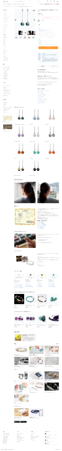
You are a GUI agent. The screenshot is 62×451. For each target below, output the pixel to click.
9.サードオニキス (51, 35)
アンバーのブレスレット (29, 286)
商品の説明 (42, 66)
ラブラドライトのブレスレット (18, 286)
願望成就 (42, 283)
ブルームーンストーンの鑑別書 (41, 225)
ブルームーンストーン (41, 95)
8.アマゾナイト (45, 35)
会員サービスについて (7, 92)
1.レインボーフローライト (42, 30)
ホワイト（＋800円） (44, 44)
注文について (19, 436)
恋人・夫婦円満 (52, 284)
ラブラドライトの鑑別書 (40, 226)
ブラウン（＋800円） (52, 44)
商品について (5, 87)
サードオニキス (40, 100)
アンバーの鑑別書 (39, 227)
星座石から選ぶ (6, 78)
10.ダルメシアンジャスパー (42, 37)
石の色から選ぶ (6, 73)
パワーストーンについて (7, 85)
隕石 (4, 44)
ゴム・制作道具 (6, 58)
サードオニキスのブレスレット (53, 287)
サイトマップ (5, 112)
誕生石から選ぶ (6, 75)
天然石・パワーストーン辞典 (7, 107)
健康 (28, 283)
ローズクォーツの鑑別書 (40, 223)
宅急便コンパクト (44, 54)
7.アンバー (40, 35)
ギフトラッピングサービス (20, 440)
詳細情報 (53, 66)
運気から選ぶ (5, 441)
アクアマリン (39, 91)
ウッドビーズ (5, 27)
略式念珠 (5, 34)
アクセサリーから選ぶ (6, 433)
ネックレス (5, 15)
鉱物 (4, 41)
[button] (15, 20)
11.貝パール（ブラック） (51, 37)
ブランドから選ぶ (6, 70)
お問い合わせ (5, 95)
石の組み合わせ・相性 (34, 437)
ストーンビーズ (6, 25)
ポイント (5, 46)
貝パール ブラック (40, 102)
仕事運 (17, 283)
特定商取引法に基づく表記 (11, 449)
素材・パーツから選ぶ (7, 68)
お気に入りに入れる (49, 17)
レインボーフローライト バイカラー (42, 90)
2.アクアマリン (49, 30)
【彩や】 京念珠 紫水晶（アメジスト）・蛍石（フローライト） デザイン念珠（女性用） (42, 325)
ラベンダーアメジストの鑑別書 (41, 224)
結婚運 (56, 284)
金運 (29, 283)
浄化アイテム (5, 51)
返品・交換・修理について (7, 90)
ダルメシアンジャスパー (41, 101)
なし (39, 44)
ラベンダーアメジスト (41, 94)
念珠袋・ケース (6, 37)
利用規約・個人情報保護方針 (4, 449)
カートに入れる (49, 47)
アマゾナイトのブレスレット (41, 286)
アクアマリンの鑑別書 (40, 222)
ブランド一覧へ (57, 369)
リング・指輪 (5, 18)
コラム (4, 105)
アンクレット (5, 20)
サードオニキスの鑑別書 (40, 228)
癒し (39, 283)
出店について (5, 110)
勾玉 (4, 30)
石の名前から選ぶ (5, 437)
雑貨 (4, 53)
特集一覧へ (57, 343)
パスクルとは (5, 102)
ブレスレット (5, 13)
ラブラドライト (40, 96)
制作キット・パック (6, 60)
